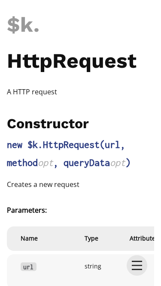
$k (20, 24)
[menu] (137, 265)
